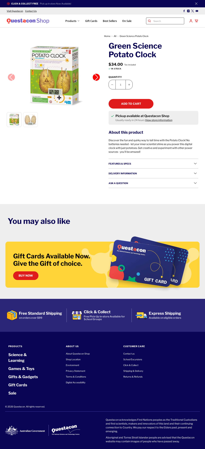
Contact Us (31, 11)
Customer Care (134, 346)
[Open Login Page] (191, 21)
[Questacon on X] (192, 11)
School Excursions (132, 359)
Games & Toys (21, 368)
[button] (53, 75)
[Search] (149, 21)
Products (70, 21)
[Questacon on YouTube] (197, 11)
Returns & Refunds (133, 376)
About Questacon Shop (78, 353)
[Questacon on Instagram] (188, 11)
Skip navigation (102, 9)
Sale (12, 393)
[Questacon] (28, 20)
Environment (72, 365)
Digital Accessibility (75, 382)
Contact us (129, 353)
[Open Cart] (196, 21)
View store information (158, 120)
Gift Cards (91, 21)
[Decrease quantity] (112, 84)
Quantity (115, 77)
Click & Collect (130, 365)
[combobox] (168, 21)
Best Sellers (110, 21)
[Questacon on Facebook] (184, 11)
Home (107, 36)
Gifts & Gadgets (23, 376)
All (115, 36)
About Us (72, 346)
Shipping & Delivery (133, 371)
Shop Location (73, 359)
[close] (196, 3)
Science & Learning (17, 357)
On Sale (126, 21)
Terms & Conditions (76, 376)
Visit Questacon (15, 11)
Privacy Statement (75, 371)
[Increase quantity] (129, 84)
